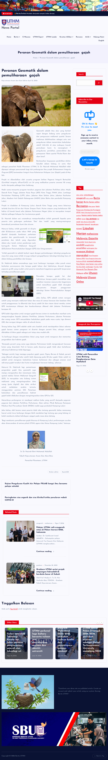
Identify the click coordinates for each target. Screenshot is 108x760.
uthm (86, 276)
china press (91, 209)
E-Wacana (26, 39)
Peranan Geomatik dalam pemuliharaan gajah (57, 60)
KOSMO (79, 231)
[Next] (91, 373)
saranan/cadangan (94, 264)
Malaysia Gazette (87, 241)
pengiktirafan (89, 247)
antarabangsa (89, 197)
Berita (16, 39)
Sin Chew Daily (80, 269)
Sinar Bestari (80, 266)
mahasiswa (48, 526)
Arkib (87, 39)
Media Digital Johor (90, 244)
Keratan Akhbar (66, 39)
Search (81, 77)
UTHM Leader (51, 39)
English (101, 43)
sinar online (98, 266)
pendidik (66, 474)
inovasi (84, 221)
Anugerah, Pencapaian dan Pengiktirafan (90, 336)
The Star (96, 269)
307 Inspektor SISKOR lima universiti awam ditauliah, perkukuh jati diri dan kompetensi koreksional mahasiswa (92, 642)
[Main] (79, 311)
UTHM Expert (38, 39)
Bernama (82, 208)
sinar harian (90, 266)
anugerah (39, 526)
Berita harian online (92, 204)
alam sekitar (54, 474)
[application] (89, 305)
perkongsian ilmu (92, 250)
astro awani (89, 200)
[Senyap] (97, 311)
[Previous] (87, 373)
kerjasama (80, 227)
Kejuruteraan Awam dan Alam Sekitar (14, 83)
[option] (89, 350)
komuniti (87, 226)
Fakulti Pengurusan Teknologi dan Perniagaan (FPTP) (88, 212)
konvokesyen (95, 226)
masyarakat (80, 244)
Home (9, 39)
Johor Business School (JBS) (88, 224)
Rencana (79, 39)
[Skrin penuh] (100, 311)
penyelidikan (81, 250)
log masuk (14, 611)
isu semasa (91, 221)
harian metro (87, 218)
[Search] (98, 85)
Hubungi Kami (98, 39)
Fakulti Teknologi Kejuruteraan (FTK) (91, 215)
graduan (39, 568)
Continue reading (44, 554)
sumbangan (89, 269)
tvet (100, 269)
